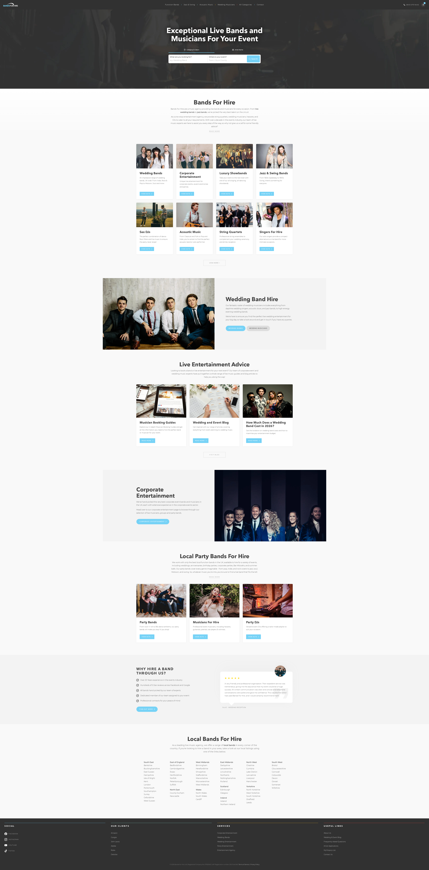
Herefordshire (202, 769)
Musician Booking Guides (158, 422)
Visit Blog (214, 454)
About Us (327, 833)
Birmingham (201, 765)
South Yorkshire (253, 796)
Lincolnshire (225, 772)
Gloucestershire (279, 769)
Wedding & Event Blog (332, 837)
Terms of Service (244, 864)
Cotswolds (276, 775)
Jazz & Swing (189, 5)
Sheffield (250, 799)
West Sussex (149, 801)
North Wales (201, 793)
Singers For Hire (271, 232)
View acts (145, 194)
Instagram (13, 839)
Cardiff (199, 799)
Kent (146, 781)
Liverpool (250, 778)
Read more (214, 131)
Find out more (146, 709)
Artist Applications (331, 846)
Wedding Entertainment (226, 842)
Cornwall (276, 772)
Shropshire (201, 772)
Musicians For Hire (206, 622)
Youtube (12, 845)
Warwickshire (202, 778)
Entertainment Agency (226, 850)
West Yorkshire (253, 793)
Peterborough (176, 781)
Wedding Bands (151, 173)
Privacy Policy (254, 864)
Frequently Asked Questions (335, 842)
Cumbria (250, 769)
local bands (229, 745)
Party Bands (148, 622)
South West (277, 762)
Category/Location (193, 50)
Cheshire (250, 765)
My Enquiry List (330, 850)
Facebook (13, 834)
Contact (260, 5)
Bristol (274, 765)
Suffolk (173, 785)
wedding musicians (254, 305)
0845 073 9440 (412, 5)
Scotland (224, 786)
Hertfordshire (176, 775)
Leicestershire (226, 769)
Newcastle (174, 796)
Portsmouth (149, 788)
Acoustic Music (206, 5)
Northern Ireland (227, 804)
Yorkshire (250, 786)
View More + (214, 263)
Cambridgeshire (177, 769)
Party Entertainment (225, 846)
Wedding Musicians (226, 5)
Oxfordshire (149, 798)
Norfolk (173, 778)
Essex (172, 772)
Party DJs (252, 622)
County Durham (177, 793)
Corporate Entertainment (152, 521)
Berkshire (148, 765)
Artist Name (239, 50)
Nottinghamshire (228, 778)
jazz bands (202, 112)
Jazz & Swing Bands (274, 173)
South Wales (201, 796)
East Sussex (149, 772)
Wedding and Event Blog (211, 422)
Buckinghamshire (152, 769)
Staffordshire (201, 775)
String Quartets (231, 232)
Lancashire (251, 775)
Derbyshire (225, 765)
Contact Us (328, 854)
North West (251, 762)
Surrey (146, 794)
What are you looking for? (181, 57)
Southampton (150, 791)
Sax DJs (145, 232)
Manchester (251, 781)
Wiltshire (276, 788)
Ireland (223, 801)
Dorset (275, 781)
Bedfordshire (176, 765)
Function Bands (172, 5)
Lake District (251, 772)
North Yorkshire (253, 790)
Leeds (249, 803)
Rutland (223, 781)
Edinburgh (225, 790)
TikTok (11, 851)
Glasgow (224, 793)
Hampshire (149, 775)
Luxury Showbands (233, 173)
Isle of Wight (149, 778)
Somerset (276, 785)
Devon (275, 778)
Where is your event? (218, 57)
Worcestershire (202, 781)
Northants (224, 775)
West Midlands (202, 785)
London (147, 785)
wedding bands (240, 312)
